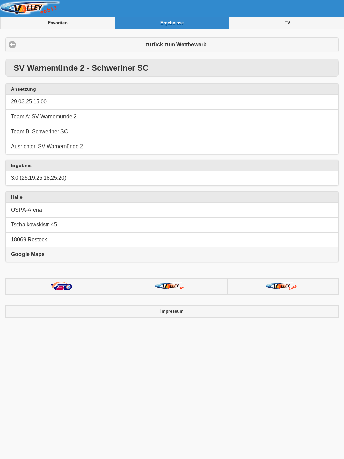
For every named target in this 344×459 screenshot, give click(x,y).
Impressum (172, 311)
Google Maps (28, 254)
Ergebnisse (172, 22)
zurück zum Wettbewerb (176, 44)
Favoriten (58, 22)
